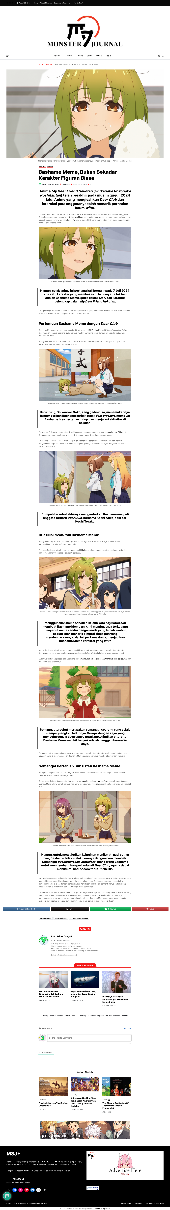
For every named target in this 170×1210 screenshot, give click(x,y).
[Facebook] (14, 1190)
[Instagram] (20, 1190)
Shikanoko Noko (76, 217)
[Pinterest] (26, 1190)
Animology (42, 167)
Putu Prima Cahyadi (50, 184)
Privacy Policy (126, 1203)
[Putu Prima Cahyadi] (44, 940)
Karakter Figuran (61, 918)
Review (57, 56)
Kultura (99, 56)
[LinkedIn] (32, 1190)
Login (128, 1028)
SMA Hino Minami (97, 330)
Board (80, 56)
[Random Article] (159, 56)
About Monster (46, 3)
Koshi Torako (73, 220)
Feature (69, 56)
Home (35, 3)
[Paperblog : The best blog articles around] (125, 1188)
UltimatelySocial (103, 1208)
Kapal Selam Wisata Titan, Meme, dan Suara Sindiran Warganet (83, 994)
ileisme (85, 550)
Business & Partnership (63, 3)
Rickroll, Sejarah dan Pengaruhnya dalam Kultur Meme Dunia (115, 999)
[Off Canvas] (7, 56)
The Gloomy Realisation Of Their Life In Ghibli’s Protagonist (115, 1106)
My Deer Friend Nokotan (72, 191)
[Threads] (44, 1190)
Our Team (160, 1203)
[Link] (38, 1190)
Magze (44, 1203)
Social (89, 56)
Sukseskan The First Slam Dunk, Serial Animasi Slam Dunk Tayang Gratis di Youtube (83, 1102)
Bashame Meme (67, 298)
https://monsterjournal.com (60, 940)
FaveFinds (42, 1100)
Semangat (57, 862)
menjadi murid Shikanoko (116, 432)
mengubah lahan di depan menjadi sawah (104, 659)
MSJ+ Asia (28, 1171)
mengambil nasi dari (93, 781)
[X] (8, 1190)
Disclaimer (138, 1203)
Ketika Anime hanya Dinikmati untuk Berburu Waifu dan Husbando (51, 994)
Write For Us (80, 3)
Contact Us (149, 1203)
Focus (108, 56)
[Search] (163, 56)
